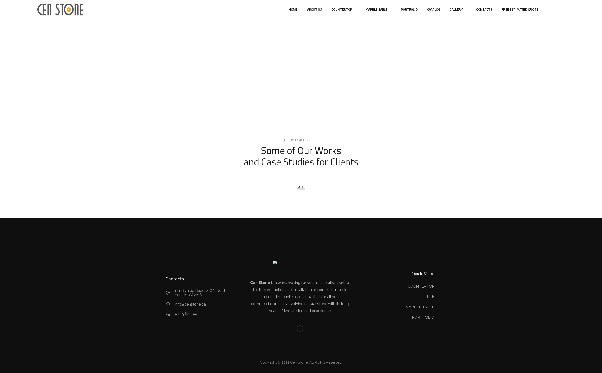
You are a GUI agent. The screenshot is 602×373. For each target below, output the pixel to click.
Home (293, 9)
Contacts (484, 9)
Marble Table (376, 9)
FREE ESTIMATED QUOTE (520, 9)
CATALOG (433, 9)
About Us (314, 9)
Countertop (341, 9)
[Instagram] (300, 328)
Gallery (456, 9)
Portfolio (409, 9)
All (301, 187)
